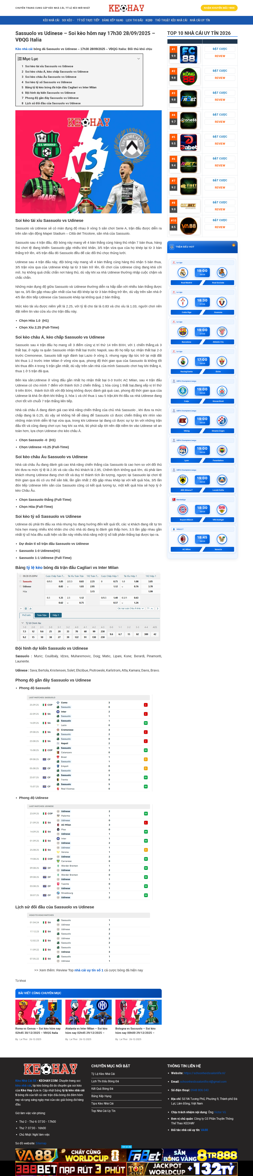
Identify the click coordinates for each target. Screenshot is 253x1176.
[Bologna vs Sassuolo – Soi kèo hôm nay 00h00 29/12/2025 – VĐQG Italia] (138, 1012)
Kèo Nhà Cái (51, 20)
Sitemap (41, 1143)
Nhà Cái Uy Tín (200, 20)
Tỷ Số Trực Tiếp (88, 20)
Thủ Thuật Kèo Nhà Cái (171, 20)
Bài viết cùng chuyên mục (39, 993)
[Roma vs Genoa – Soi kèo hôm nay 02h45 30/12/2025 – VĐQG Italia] (38, 1012)
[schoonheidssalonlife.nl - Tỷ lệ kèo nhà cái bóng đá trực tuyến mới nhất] (126, 8)
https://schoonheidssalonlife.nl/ (205, 1073)
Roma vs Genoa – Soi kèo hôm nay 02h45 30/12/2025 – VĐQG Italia (38, 1031)
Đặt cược (220, 49)
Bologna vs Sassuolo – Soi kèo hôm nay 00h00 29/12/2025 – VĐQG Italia (135, 1031)
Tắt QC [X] (126, 1147)
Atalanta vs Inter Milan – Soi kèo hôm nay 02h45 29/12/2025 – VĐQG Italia (86, 1031)
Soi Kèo (67, 20)
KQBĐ (149, 20)
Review (220, 56)
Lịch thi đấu (134, 20)
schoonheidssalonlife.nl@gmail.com (203, 1081)
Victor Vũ (220, 1112)
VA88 (204, 1130)
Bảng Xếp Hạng (112, 20)
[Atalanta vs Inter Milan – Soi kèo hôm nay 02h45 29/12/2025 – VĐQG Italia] (88, 1012)
